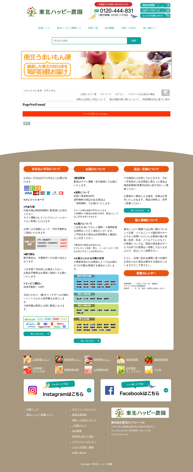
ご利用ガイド (79, 425)
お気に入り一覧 (88, 94)
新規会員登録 (79, 414)
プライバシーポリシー (84, 442)
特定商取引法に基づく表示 (156, 99)
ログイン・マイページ (84, 409)
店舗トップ (44, 28)
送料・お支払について (84, 420)
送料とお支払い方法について (91, 99)
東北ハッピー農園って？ (40, 414)
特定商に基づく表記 (83, 436)
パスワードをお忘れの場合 (141, 94)
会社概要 (109, 28)
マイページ (105, 94)
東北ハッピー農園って (69, 28)
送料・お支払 (129, 28)
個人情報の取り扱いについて (124, 99)
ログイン (119, 94)
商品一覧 (93, 28)
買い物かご (149, 28)
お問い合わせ (79, 452)
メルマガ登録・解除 (83, 447)
